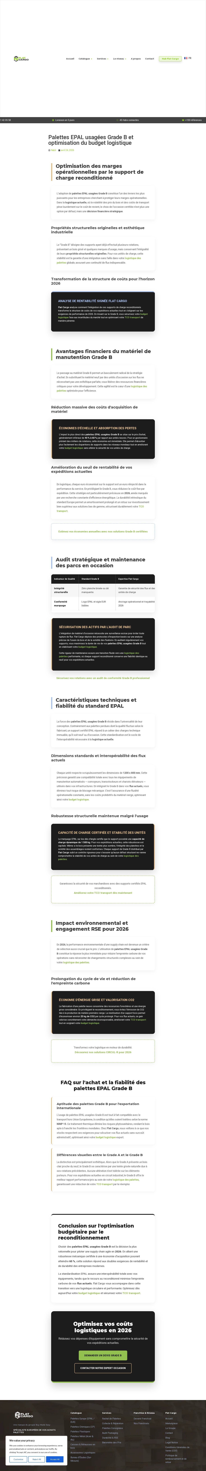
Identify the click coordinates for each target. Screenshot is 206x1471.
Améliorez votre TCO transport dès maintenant (103, 892)
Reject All (37, 1459)
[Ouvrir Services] (108, 58)
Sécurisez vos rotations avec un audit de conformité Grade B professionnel (103, 678)
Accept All (54, 1459)
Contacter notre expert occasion (103, 1368)
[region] (36, 1450)
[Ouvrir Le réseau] (126, 58)
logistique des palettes (76, 962)
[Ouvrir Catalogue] (91, 58)
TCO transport (132, 317)
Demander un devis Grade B (103, 1355)
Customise (18, 1459)
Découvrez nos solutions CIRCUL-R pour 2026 (103, 1052)
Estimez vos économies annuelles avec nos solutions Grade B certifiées (103, 531)
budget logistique (74, 448)
